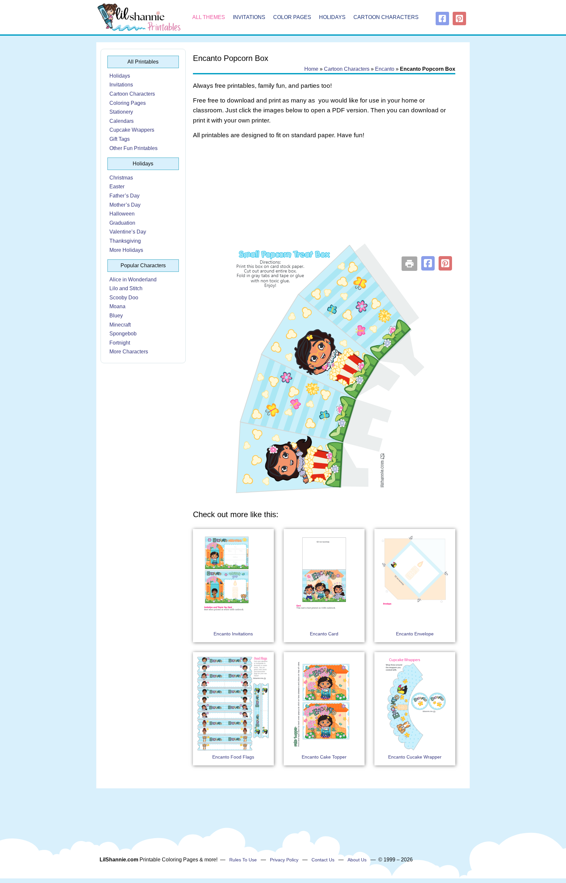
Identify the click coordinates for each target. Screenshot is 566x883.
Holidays (332, 17)
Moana (117, 306)
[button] (428, 263)
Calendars (121, 121)
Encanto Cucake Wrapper (415, 757)
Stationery (121, 112)
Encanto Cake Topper (324, 757)
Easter (116, 186)
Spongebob (123, 333)
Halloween (122, 213)
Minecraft (120, 325)
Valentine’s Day (127, 232)
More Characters (128, 351)
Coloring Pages (127, 103)
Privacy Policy (284, 859)
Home (311, 69)
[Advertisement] (324, 197)
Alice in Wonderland (133, 279)
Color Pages (292, 17)
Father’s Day (124, 195)
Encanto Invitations (233, 633)
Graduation (122, 223)
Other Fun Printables (133, 148)
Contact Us (322, 859)
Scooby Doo (123, 297)
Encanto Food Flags (233, 757)
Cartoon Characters (386, 17)
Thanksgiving (125, 241)
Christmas (121, 177)
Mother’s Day (125, 205)
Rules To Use (243, 859)
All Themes (208, 17)
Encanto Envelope (415, 633)
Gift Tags (119, 139)
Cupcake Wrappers (131, 130)
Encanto (384, 69)
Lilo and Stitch (125, 288)
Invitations (249, 17)
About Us (357, 859)
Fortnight (119, 343)
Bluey (116, 315)
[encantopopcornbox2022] (324, 496)
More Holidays (126, 250)
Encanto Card (324, 633)
